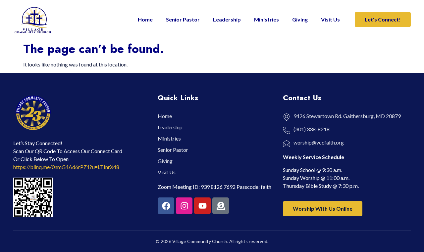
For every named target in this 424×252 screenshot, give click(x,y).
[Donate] (220, 205)
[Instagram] (184, 205)
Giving (300, 19)
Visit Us (330, 19)
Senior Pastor (183, 19)
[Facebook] (166, 205)
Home (145, 19)
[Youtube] (202, 205)
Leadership (227, 19)
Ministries (266, 19)
